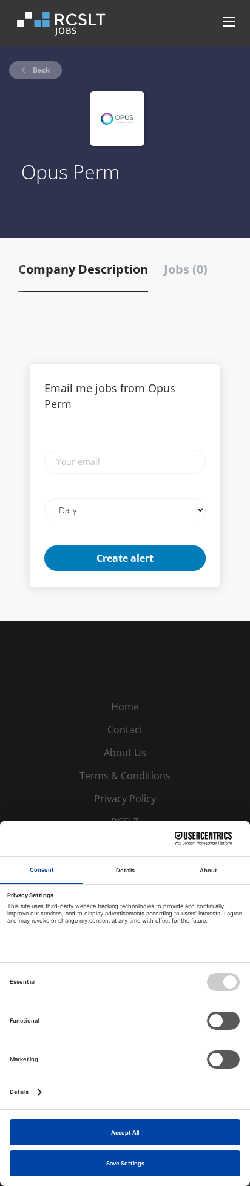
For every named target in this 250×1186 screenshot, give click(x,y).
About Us (125, 752)
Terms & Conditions (125, 775)
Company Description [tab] (83, 269)
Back (40, 70)
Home (125, 706)
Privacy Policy (125, 798)
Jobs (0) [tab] (186, 269)
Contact (125, 729)
